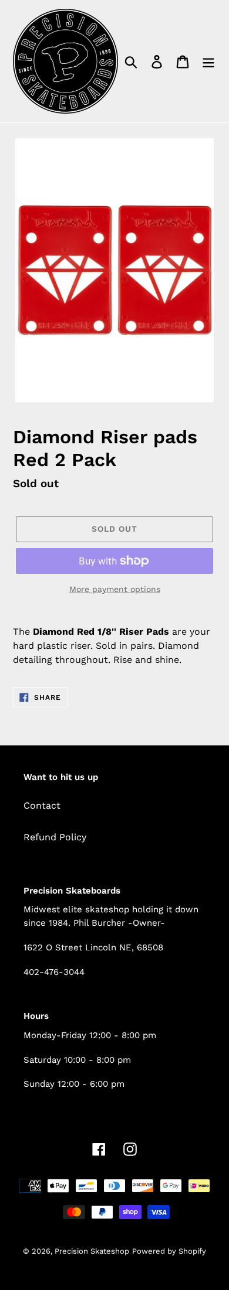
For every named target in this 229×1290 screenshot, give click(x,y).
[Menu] (208, 61)
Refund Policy (54, 837)
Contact (41, 805)
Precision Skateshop (92, 1251)
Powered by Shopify (169, 1251)
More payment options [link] (114, 589)
